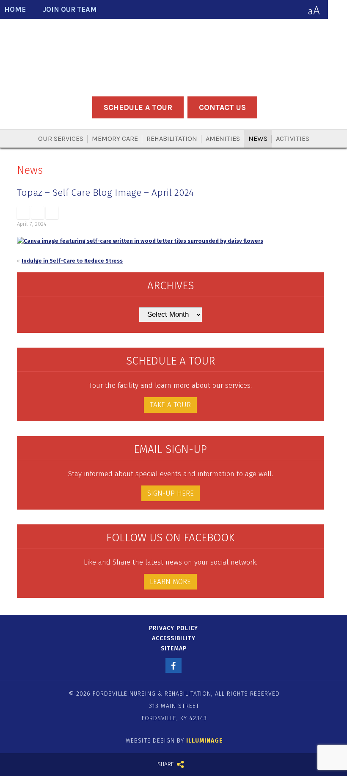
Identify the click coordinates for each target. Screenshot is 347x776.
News (257, 138)
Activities (292, 138)
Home (15, 9)
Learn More (170, 581)
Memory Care (115, 138)
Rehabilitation (171, 138)
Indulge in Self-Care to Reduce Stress (72, 261)
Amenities (223, 138)
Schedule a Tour (138, 107)
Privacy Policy (173, 628)
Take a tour (170, 404)
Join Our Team (70, 9)
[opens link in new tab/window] (23, 212)
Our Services (60, 138)
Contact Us (222, 107)
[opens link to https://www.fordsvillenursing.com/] (174, 56)
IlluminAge (204, 740)
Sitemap (174, 648)
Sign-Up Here (170, 493)
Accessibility (174, 638)
